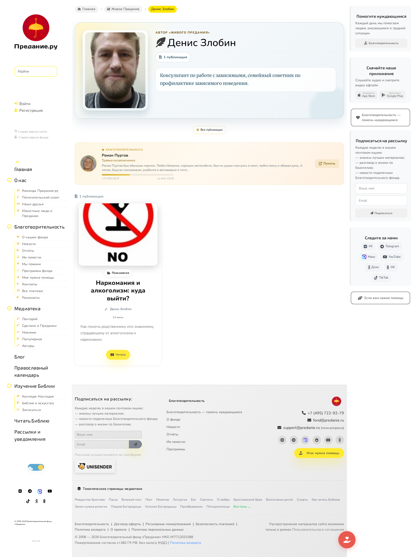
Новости (173, 427)
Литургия (180, 500)
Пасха (113, 500)
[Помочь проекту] (347, 539)
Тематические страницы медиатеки (112, 489)
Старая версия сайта (32, 131)
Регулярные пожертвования (168, 524)
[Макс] (40, 491)
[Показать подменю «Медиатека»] (9, 308)
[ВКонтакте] (20, 491)
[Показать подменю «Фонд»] (9, 226)
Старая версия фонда (33, 137)
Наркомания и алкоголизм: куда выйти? (118, 291)
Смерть (302, 500)
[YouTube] (50, 491)
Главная (23, 169)
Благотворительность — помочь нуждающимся (204, 412)
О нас (20, 180)
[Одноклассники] (44, 501)
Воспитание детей (279, 500)
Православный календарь (31, 371)
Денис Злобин (121, 309)
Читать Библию (32, 420)
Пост (148, 500)
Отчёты (172, 434)
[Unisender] (95, 466)
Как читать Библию (326, 500)
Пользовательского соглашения (318, 529)
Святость (206, 500)
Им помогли (176, 442)
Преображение (191, 506)
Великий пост (131, 500)
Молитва (162, 500)
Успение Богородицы (160, 506)
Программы (176, 449)
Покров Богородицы (126, 506)
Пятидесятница (218, 506)
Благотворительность (39, 226)
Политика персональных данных (158, 529)
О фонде (173, 419)
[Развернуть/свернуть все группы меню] (17, 162)
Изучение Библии (34, 386)
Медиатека (27, 308)
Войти (24, 103)
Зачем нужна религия (91, 506)
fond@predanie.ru (328, 420)
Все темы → (242, 506)
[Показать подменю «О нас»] (9, 180)
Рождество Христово (90, 500)
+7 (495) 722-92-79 (326, 413)
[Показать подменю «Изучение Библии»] (9, 386)
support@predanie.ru (313, 427)
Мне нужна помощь (323, 453)
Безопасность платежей (215, 524)
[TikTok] (28, 501)
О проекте (118, 529)
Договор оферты (127, 524)
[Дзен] (36, 501)
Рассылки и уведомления (30, 435)
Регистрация (31, 110)
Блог (19, 356)
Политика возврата (90, 529)
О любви (223, 500)
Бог (193, 500)
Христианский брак (247, 500)
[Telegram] (30, 491)
